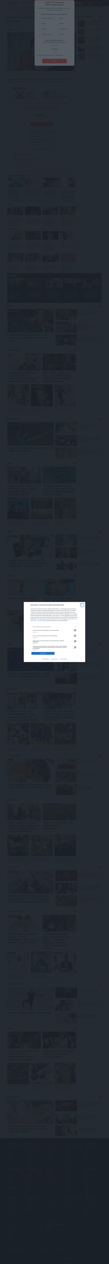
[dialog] (54, 632)
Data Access (54, 659)
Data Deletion (45, 659)
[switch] (74, 630)
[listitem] (54, 627)
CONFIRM (43, 653)
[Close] (82, 605)
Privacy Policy (63, 659)
